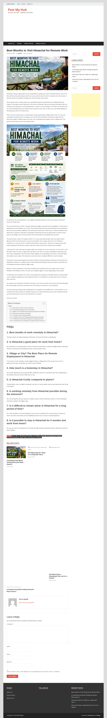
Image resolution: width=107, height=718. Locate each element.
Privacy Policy (41, 43)
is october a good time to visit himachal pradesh (47, 435)
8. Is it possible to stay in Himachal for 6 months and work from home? (28, 320)
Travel (19, 43)
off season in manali (13, 437)
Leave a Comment (27, 53)
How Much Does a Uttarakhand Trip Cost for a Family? (58, 576)
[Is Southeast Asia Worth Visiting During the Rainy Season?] (16, 453)
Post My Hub (17, 10)
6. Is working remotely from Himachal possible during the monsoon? (28, 317)
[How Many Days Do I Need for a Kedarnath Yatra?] (37, 449)
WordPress (91, 715)
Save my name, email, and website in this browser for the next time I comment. (33, 671)
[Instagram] (99, 4)
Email (9, 654)
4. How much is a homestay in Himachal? (21, 313)
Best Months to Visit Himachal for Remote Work (85, 692)
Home (18, 4)
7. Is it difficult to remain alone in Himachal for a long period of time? (28, 318)
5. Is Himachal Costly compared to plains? (21, 315)
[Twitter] (95, 4)
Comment (10, 624)
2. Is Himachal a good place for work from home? (23, 309)
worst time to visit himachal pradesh (30, 437)
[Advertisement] (53, 29)
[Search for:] (85, 54)
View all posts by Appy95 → (27, 602)
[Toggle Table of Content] (43, 303)
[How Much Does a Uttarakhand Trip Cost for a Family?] (58, 510)
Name (9, 646)
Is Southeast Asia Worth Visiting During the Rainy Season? (15, 462)
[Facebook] (97, 4)
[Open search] (99, 44)
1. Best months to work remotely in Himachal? (22, 307)
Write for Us (29, 4)
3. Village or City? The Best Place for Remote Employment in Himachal (28, 311)
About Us (23, 4)
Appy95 (20, 53)
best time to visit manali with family (22, 435)
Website (9, 662)
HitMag (98, 715)
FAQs (10, 306)
